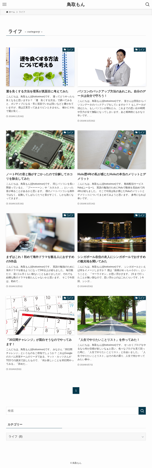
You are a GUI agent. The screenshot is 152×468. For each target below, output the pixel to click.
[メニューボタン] (4, 4)
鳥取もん (76, 4)
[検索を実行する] (142, 411)
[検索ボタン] (147, 4)
